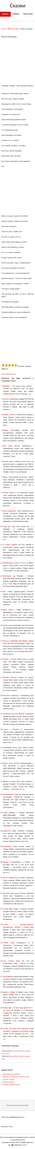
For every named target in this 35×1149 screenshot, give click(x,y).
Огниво (5, 909)
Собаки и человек (10, 659)
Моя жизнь (8, 446)
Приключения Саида (11, 794)
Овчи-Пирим (7, 976)
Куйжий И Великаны (8, 374)
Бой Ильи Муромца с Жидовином (16, 695)
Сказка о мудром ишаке (11, 1084)
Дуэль (5, 477)
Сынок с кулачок (9, 1079)
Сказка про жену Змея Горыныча (15, 1028)
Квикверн (6, 386)
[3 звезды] (9, 365)
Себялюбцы (7, 747)
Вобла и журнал (8, 1082)
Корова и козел (8, 414)
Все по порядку (8, 877)
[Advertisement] (17, 62)
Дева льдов (8, 609)
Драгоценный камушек (11, 1074)
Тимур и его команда (10, 625)
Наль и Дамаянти (9, 511)
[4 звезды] (12, 365)
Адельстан (7, 831)
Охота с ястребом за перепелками (18, 729)
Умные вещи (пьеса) (11, 763)
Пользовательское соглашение (18, 1105)
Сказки (17, 5)
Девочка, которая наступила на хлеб (16, 1077)
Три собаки (8, 591)
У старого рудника (10, 544)
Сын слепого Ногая (11, 961)
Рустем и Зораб (8, 399)
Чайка (5, 812)
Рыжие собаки (8, 461)
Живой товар (8, 942)
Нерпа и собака (9, 992)
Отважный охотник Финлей (13, 714)
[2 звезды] (6, 365)
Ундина (5, 430)
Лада (5, 526)
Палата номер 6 (9, 492)
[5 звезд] (15, 365)
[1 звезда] (3, 365)
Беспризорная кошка (11, 563)
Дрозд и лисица (9, 781)
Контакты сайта (7, 1126)
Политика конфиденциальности (12, 1117)
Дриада (6, 862)
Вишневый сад (9, 576)
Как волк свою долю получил (14, 893)
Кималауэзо (7, 846)
